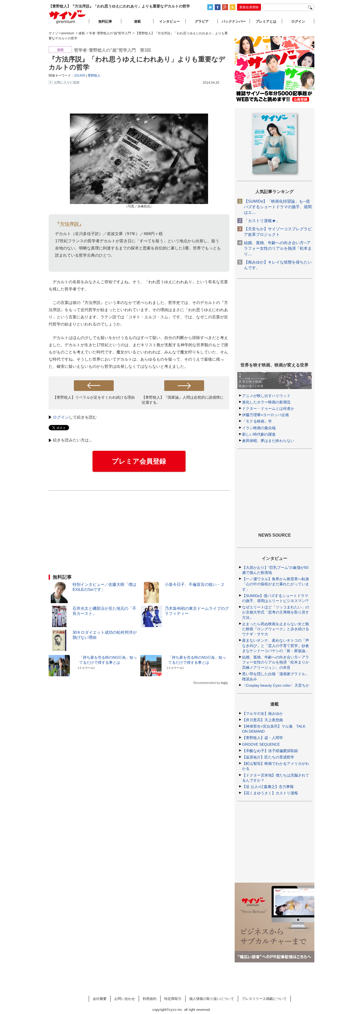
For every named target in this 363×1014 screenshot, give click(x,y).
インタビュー (169, 21)
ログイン (61, 417)
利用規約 (150, 999)
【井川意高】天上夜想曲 (262, 720)
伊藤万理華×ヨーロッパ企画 (265, 415)
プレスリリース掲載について (264, 999)
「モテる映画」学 (257, 421)
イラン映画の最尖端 (259, 428)
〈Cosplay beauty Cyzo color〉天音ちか (275, 685)
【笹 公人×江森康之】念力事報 (268, 787)
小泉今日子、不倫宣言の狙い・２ (195, 584)
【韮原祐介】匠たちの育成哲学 (268, 757)
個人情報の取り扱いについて (211, 999)
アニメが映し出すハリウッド (266, 396)
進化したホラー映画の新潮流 (266, 402)
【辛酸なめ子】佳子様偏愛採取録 (270, 751)
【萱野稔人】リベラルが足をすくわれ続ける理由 (94, 397)
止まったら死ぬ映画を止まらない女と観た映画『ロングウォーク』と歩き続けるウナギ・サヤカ (275, 629)
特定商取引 (173, 999)
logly (224, 683)
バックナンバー (234, 21)
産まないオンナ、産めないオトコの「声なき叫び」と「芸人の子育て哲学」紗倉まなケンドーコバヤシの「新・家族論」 (275, 645)
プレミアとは (266, 21)
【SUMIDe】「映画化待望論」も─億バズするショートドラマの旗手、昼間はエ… (278, 207)
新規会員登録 (249, 7)
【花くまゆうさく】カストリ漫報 (270, 793)
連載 (137, 21)
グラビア (202, 21)
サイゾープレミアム (67, 16)
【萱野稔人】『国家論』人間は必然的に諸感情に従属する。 (182, 399)
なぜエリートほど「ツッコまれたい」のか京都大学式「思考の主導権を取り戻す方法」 (275, 612)
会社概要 (100, 999)
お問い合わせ (124, 999)
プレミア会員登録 (139, 461)
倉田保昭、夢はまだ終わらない (268, 441)
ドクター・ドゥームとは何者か (268, 408)
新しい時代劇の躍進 (259, 434)
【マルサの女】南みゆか (262, 713)
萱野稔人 (94, 75)
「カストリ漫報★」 (262, 220)
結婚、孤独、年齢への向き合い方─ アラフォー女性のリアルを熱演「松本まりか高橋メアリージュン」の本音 (275, 662)
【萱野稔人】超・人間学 (262, 738)
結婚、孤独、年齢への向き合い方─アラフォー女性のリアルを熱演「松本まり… (278, 248)
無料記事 (105, 21)
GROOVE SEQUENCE (261, 744)
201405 (79, 75)
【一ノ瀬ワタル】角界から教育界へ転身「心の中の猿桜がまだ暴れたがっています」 (275, 584)
